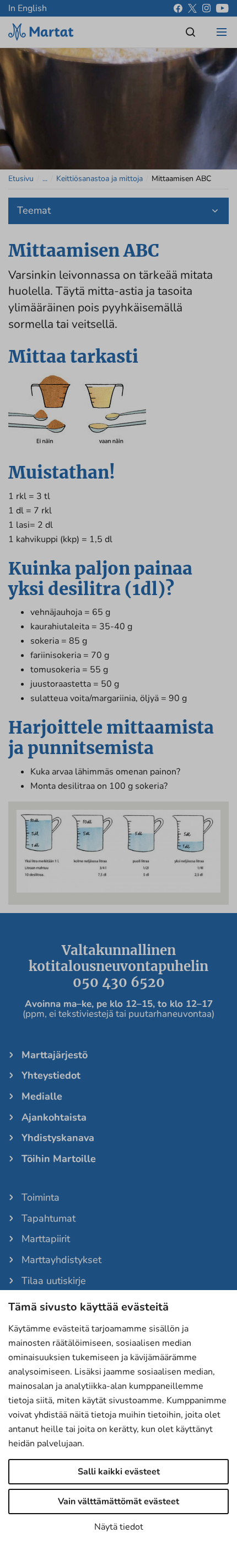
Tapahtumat (48, 1218)
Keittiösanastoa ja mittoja (99, 178)
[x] (192, 8)
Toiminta (40, 1197)
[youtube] (222, 8)
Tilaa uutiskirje (53, 1280)
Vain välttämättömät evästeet (118, 1501)
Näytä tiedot (118, 1527)
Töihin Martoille (58, 1158)
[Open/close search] (190, 32)
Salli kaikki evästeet (119, 1472)
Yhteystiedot (50, 1075)
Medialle (41, 1096)
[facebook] (178, 8)
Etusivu (21, 178)
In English (27, 8)
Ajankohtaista (54, 1117)
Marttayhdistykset (61, 1259)
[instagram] (206, 8)
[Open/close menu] (221, 32)
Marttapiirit (45, 1238)
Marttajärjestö (54, 1055)
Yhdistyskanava (57, 1137)
